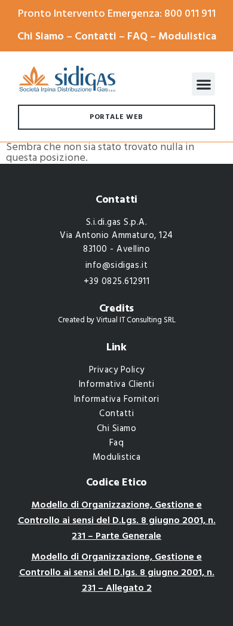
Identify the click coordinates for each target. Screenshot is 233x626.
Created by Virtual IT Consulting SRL (117, 320)
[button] (203, 84)
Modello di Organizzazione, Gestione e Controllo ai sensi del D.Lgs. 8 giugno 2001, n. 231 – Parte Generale (117, 520)
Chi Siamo (40, 36)
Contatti (95, 36)
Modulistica (187, 36)
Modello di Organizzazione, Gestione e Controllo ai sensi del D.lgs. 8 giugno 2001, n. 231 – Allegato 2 (116, 572)
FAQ (137, 36)
